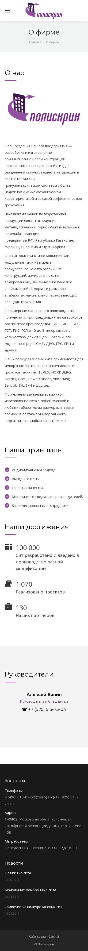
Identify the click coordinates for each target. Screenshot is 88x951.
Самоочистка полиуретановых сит (33, 906)
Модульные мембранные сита (30, 889)
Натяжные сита (18, 872)
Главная (35, 42)
